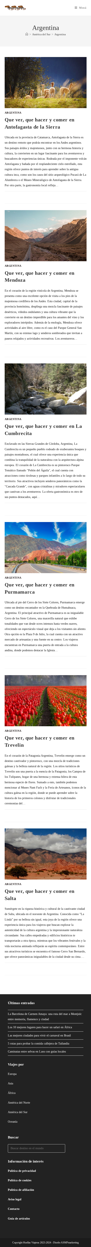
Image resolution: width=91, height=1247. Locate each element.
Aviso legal (14, 1199)
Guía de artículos (19, 1218)
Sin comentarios (20, 195)
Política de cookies (19, 1180)
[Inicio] (26, 34)
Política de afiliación (21, 1189)
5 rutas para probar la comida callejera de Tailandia (38, 1043)
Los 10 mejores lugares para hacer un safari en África (40, 1027)
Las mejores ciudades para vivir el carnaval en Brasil (39, 1035)
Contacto (13, 1208)
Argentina (60, 34)
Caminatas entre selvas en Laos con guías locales (37, 1051)
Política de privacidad (22, 1170)
